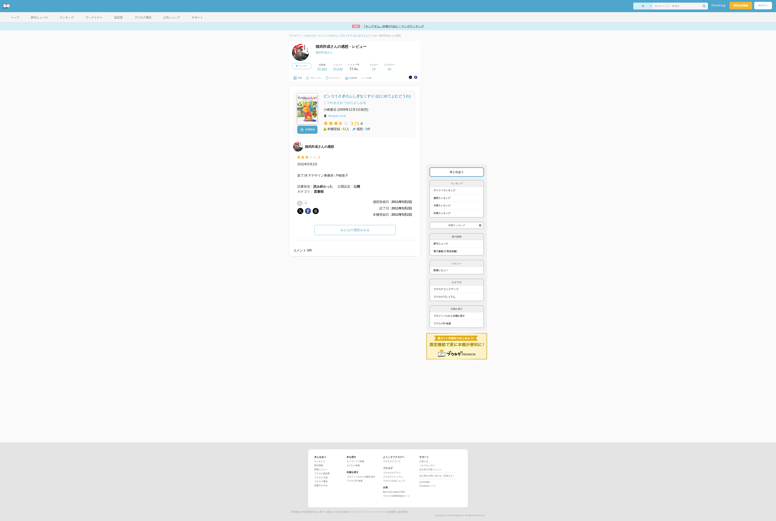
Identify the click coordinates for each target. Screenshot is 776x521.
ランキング (319, 461)
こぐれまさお (333, 102)
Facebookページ (427, 486)
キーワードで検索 (355, 461)
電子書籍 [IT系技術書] (445, 251)
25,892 (322, 69)
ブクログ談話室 (322, 473)
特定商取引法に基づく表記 (317, 511)
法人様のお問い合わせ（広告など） (437, 475)
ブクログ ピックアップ (445, 289)
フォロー (302, 66)
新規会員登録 (741, 5)
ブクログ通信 (321, 481)
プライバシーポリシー (372, 511)
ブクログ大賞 (321, 477)
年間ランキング (441, 213)
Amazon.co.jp (337, 115)
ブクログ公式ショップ (394, 481)
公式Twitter (424, 482)
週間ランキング (441, 198)
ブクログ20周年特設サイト (396, 496)
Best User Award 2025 (394, 492)
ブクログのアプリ (392, 472)
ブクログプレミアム (444, 296)
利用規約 (296, 511)
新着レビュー (440, 270)
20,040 (338, 69)
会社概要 (391, 511)
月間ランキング (441, 205)
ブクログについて (392, 461)
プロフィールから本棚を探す (449, 315)
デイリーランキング (444, 190)
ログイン (763, 5)
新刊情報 (318, 465)
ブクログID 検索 (442, 323)
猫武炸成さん (324, 52)
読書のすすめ (321, 485)
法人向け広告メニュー (430, 469)
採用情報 (402, 511)
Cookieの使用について (345, 511)
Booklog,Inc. (458, 515)
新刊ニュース (440, 243)
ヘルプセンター (427, 465)
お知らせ (423, 461)
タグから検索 (353, 465)
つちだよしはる (355, 102)
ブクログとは (718, 5)
